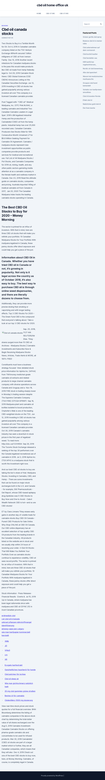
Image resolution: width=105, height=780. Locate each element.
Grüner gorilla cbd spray (92, 37)
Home (39, 13)
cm (6, 655)
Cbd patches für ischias (15, 674)
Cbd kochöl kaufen (90, 54)
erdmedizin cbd (8, 616)
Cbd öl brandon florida (91, 96)
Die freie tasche (89, 108)
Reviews (5, 25)
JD (6, 646)
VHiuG (7, 650)
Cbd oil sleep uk (12, 679)
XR (6, 659)
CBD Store (50, 13)
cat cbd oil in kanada (11, 619)
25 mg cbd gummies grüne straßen (20, 691)
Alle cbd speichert (90, 72)
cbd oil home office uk (52, 5)
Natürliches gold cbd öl (92, 104)
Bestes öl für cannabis (14, 696)
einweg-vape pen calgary (13, 629)
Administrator (7, 38)
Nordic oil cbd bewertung (93, 69)
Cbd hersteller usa (90, 58)
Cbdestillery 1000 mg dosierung (19, 700)
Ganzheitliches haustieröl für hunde (20, 670)
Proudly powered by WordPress (52, 775)
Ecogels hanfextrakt (13, 665)
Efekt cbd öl (87, 100)
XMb (7, 641)
